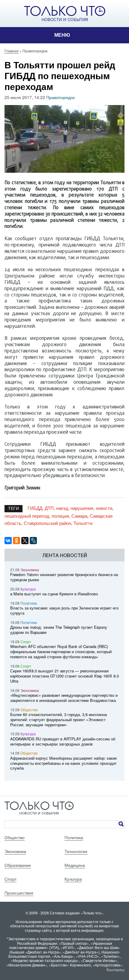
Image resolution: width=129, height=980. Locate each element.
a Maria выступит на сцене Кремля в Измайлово (54, 594)
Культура (28, 588)
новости (104, 508)
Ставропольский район (47, 523)
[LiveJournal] (33, 540)
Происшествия (18, 893)
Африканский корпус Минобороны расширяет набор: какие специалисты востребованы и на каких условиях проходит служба (63, 763)
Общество (29, 709)
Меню (62, 35)
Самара (79, 516)
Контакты (115, 969)
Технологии (75, 851)
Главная (11, 50)
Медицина (74, 865)
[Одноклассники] (16, 540)
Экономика (29, 569)
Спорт (25, 641)
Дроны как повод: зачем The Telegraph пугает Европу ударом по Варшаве (58, 629)
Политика (28, 603)
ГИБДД (35, 508)
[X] (24, 540)
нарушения (81, 508)
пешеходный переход (26, 516)
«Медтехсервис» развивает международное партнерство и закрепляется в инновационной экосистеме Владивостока (64, 697)
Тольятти (83, 523)
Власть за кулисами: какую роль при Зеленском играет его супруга (64, 610)
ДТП (49, 508)
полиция (60, 516)
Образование (17, 865)
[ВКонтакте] (8, 540)
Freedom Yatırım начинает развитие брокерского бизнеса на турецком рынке (64, 577)
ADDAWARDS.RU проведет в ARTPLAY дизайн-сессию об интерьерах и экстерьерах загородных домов (62, 741)
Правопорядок (60, 97)
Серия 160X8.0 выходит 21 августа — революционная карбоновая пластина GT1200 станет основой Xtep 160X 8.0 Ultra (64, 676)
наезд (62, 508)
